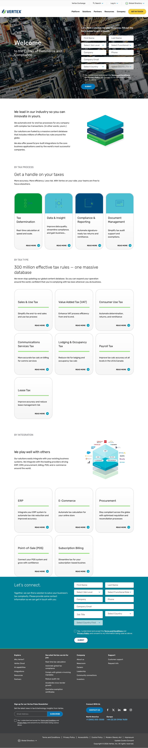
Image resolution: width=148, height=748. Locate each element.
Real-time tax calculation (55, 662)
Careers (80, 667)
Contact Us (94, 710)
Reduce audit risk (52, 679)
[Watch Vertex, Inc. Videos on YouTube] (125, 710)
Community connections (87, 675)
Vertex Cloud (19, 663)
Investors (80, 679)
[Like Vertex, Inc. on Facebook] (108, 710)
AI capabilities (20, 667)
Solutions (86, 11)
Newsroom (81, 663)
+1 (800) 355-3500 (95, 719)
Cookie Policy (97, 737)
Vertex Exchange (78, 3)
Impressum (129, 737)
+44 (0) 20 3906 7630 (117, 719)
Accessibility (83, 737)
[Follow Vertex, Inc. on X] (113, 710)
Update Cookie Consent (124, 741)
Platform (76, 11)
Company (121, 11)
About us (80, 659)
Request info (113, 663)
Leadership (81, 671)
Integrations (19, 671)
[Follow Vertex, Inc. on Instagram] (131, 710)
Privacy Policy (94, 77)
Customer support (115, 659)
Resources (109, 11)
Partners (98, 11)
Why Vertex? (19, 659)
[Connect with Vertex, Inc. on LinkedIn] (119, 710)
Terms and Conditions (120, 75)
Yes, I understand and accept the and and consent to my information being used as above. (107, 77)
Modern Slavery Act (114, 737)
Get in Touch (137, 12)
